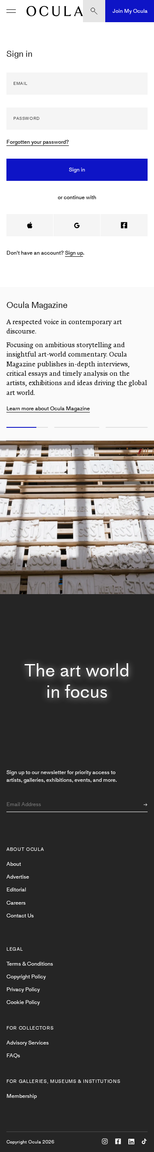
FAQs (13, 1055)
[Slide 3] (128, 428)
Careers (16, 903)
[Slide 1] (25, 428)
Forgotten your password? (37, 142)
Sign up (74, 253)
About (13, 864)
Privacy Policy (23, 989)
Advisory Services (27, 1042)
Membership (21, 1096)
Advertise (17, 876)
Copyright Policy (26, 976)
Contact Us (20, 915)
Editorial (16, 889)
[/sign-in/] (52, 11)
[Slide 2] (77, 428)
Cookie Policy (23, 1002)
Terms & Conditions (29, 963)
